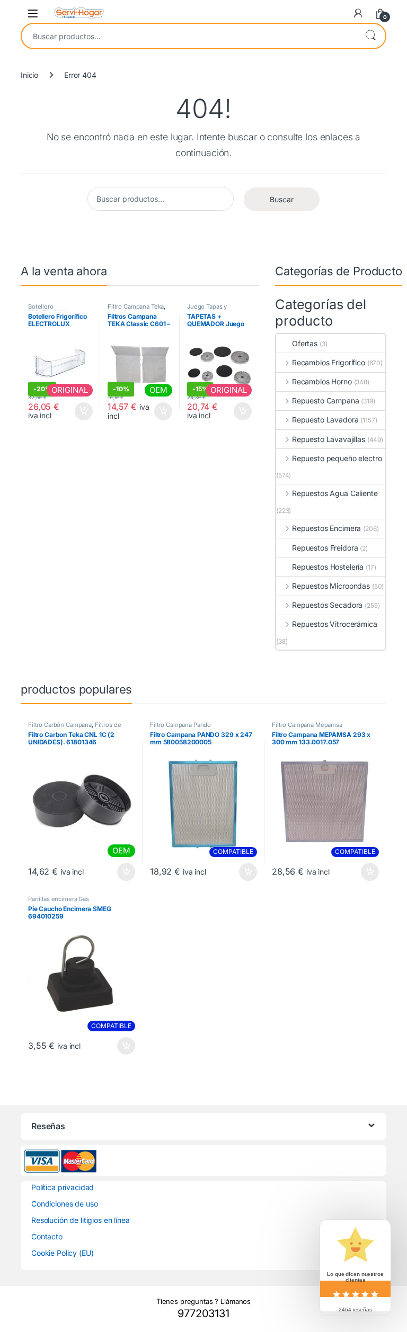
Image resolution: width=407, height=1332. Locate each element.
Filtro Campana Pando (180, 724)
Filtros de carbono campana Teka (74, 728)
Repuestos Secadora (327, 604)
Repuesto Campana (325, 400)
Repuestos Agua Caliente (335, 493)
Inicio (29, 74)
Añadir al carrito (81, 411)
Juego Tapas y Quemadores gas (211, 310)
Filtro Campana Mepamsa (307, 724)
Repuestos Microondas (331, 585)
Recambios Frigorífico (328, 362)
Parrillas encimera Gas (58, 899)
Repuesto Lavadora (325, 419)
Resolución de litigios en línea (80, 1220)
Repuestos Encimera (326, 528)
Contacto (47, 1236)
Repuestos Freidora (325, 547)
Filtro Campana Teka (136, 306)
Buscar (370, 36)
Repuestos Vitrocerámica (334, 623)
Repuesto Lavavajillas (328, 439)
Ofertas (304, 343)
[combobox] (189, 36)
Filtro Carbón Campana (60, 724)
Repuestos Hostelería (328, 566)
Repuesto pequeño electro (337, 458)
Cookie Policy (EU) (62, 1252)
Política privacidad (62, 1187)
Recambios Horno (322, 381)
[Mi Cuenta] (358, 13)
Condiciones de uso (64, 1203)
